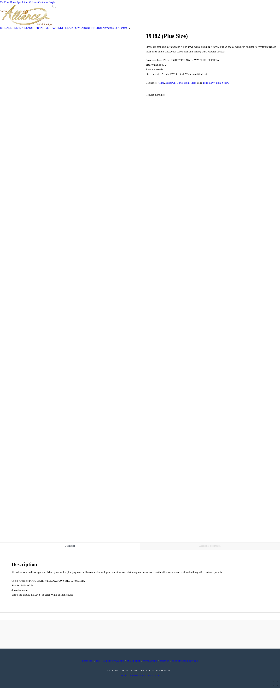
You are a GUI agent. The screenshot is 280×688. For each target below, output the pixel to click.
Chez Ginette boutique (185, 661)
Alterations (150, 661)
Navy (212, 82)
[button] (155, 95)
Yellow (225, 82)
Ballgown (170, 82)
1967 (98, 661)
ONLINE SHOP (133, 661)
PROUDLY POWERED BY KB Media (140, 675)
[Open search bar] (54, 6)
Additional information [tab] (210, 546)
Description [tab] (70, 546)
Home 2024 (87, 661)
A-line (161, 82)
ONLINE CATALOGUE (113, 661)
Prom (193, 82)
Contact (164, 661)
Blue (205, 82)
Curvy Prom (183, 82)
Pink (218, 82)
